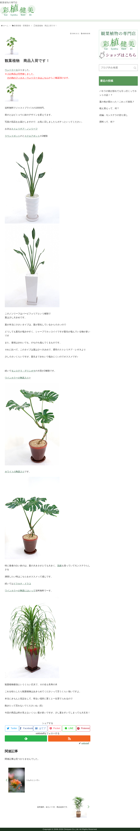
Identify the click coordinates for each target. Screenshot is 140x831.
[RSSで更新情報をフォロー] (69, 738)
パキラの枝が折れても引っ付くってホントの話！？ (118, 93)
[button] (135, 68)
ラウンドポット (12, 136)
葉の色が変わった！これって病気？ (116, 102)
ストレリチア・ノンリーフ (24, 129)
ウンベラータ (11, 70)
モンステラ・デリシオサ (23, 371)
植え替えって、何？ (109, 108)
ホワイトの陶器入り (14, 471)
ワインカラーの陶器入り (17, 378)
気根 (59, 565)
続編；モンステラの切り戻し (113, 115)
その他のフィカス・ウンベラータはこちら (28, 78)
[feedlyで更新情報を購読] (26, 738)
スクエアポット (32, 136)
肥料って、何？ (107, 122)
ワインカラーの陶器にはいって (20, 590)
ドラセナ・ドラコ (22, 583)
